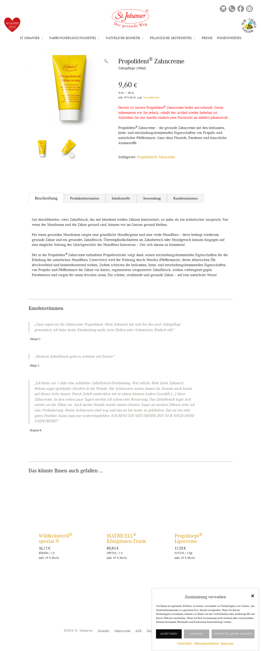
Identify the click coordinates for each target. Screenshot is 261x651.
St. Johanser (30, 38)
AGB (138, 630)
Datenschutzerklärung (206, 643)
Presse (207, 38)
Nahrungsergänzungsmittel (72, 38)
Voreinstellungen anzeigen (233, 633)
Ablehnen (196, 633)
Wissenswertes (229, 38)
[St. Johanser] (130, 18)
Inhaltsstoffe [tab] (121, 198)
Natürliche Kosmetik (123, 38)
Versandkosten (151, 97)
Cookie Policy (184, 643)
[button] (253, 596)
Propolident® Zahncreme (156, 157)
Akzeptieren (168, 633)
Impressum (227, 643)
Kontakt (103, 630)
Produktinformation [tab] (84, 198)
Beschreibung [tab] (46, 198)
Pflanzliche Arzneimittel (171, 38)
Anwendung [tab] (152, 198)
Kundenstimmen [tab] (185, 198)
